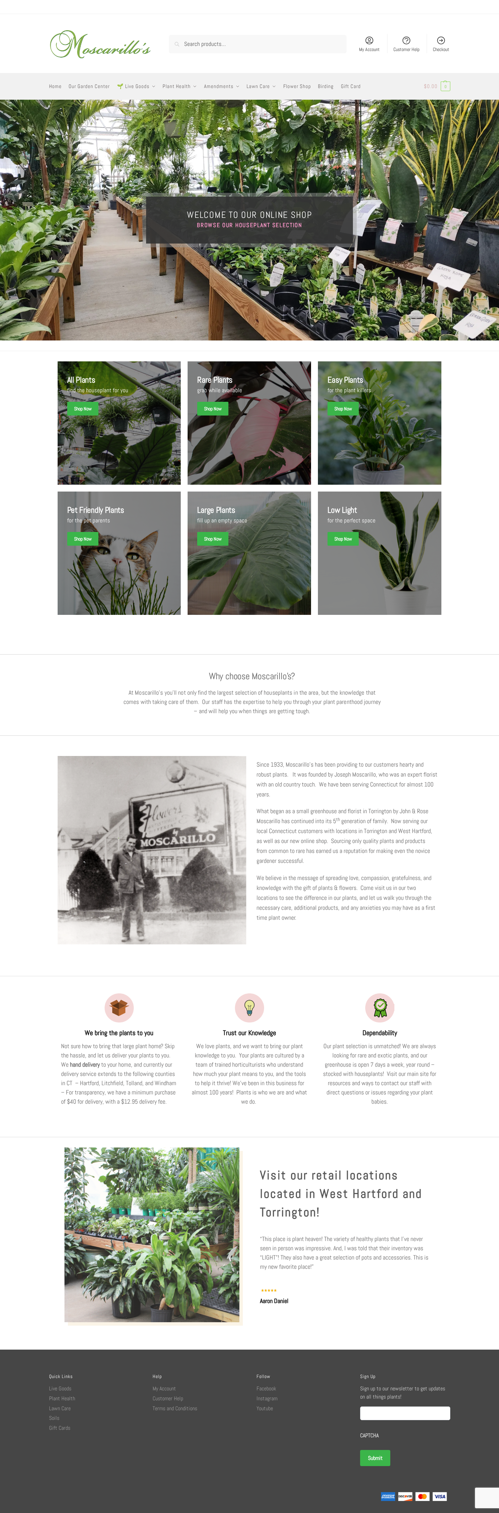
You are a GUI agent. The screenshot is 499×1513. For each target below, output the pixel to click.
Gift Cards (59, 1427)
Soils (54, 1418)
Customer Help (406, 49)
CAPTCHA (369, 1435)
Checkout (441, 49)
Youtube (265, 1408)
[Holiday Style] (249, 423)
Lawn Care (60, 1408)
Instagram (267, 1398)
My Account (369, 49)
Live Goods (60, 1388)
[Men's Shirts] (119, 423)
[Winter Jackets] (379, 423)
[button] (437, 86)
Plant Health (62, 1398)
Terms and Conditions (175, 1408)
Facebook (266, 1388)
